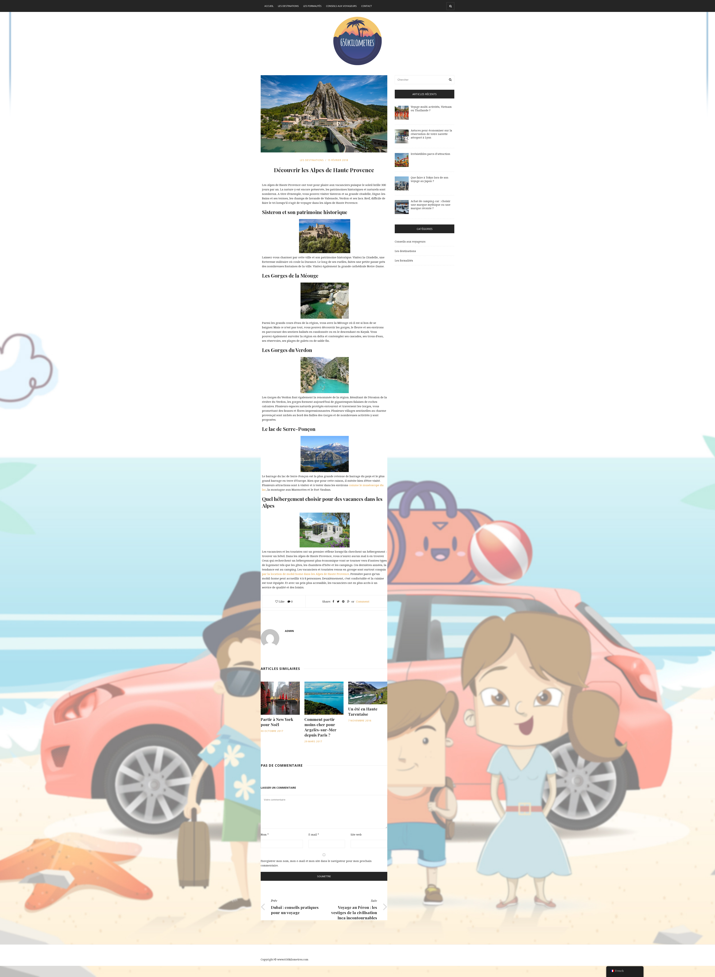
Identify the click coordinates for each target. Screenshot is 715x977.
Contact (366, 6)
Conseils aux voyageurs (341, 6)
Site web (356, 834)
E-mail (314, 834)
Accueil (269, 6)
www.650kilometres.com (292, 959)
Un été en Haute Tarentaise (362, 711)
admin (289, 631)
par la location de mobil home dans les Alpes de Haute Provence (305, 574)
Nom (265, 834)
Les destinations (288, 6)
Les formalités (312, 6)
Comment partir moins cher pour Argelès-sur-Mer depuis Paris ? (320, 727)
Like (281, 601)
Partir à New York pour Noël (277, 722)
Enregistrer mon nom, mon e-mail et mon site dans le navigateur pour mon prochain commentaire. (316, 863)
